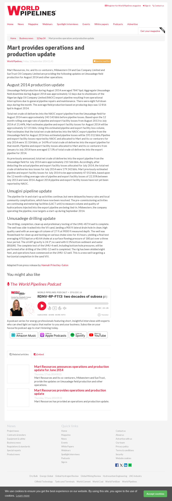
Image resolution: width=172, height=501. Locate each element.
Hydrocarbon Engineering (115, 476)
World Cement (84, 481)
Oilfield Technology (43, 481)
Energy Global (46, 476)
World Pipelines (14, 61)
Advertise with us (124, 438)
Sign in (148, 6)
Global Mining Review (91, 476)
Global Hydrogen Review (67, 476)
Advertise (132, 24)
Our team (120, 442)
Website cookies (123, 458)
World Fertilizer (112, 481)
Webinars (47, 24)
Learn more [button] (23, 495)
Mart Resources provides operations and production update (70, 391)
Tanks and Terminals (65, 481)
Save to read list (102, 61)
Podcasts (118, 24)
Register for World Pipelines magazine (124, 6)
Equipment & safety (16, 438)
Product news (13, 454)
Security (119, 454)
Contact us (159, 6)
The (35, 284)
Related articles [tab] (20, 354)
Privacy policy (122, 446)
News (64, 438)
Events (86, 24)
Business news (14, 442)
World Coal (98, 481)
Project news (13, 431)
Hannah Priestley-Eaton (54, 265)
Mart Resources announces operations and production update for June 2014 (71, 368)
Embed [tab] (40, 354)
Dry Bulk (34, 476)
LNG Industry (135, 476)
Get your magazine (150, 31)
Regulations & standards (18, 446)
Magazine (33, 24)
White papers (101, 24)
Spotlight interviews (67, 24)
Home (10, 24)
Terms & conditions (125, 450)
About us (120, 435)
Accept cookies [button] (155, 493)
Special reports (14, 450)
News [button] (21, 24)
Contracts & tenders (16, 435)
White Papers (67, 446)
